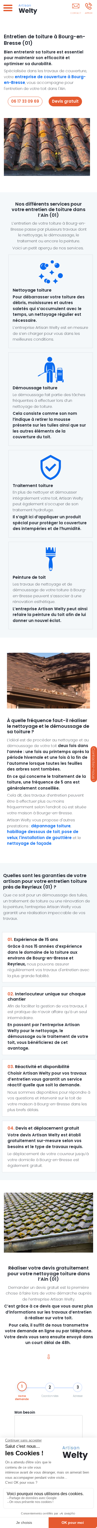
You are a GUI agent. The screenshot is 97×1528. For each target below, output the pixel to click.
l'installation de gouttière (45, 837)
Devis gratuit (65, 101)
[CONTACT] (76, 9)
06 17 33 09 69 (25, 101)
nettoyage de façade (29, 843)
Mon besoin (24, 1412)
